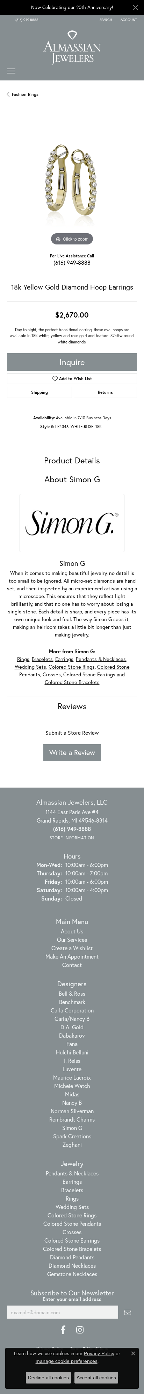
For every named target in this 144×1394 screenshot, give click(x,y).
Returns (105, 392)
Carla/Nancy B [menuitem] (72, 1018)
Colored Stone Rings (72, 666)
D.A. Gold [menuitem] (72, 1027)
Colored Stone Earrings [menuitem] (72, 1240)
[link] (26, 20)
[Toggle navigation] (11, 72)
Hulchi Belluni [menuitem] (72, 1052)
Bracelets (42, 659)
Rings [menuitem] (72, 1198)
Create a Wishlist (72, 948)
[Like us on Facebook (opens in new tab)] (63, 1330)
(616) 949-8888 (72, 262)
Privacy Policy (99, 1353)
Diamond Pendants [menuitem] (72, 1257)
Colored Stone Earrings (89, 674)
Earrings (64, 659)
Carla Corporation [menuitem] (72, 1010)
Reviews (72, 706)
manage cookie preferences (67, 1361)
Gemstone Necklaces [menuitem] (72, 1274)
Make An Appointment (72, 956)
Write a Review (72, 752)
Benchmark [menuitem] (72, 1001)
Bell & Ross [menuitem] (72, 993)
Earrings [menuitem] (72, 1181)
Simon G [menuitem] (72, 1127)
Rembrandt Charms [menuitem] (72, 1119)
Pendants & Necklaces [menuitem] (72, 1173)
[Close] (135, 7)
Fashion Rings (25, 94)
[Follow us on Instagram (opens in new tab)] (80, 1330)
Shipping (39, 392)
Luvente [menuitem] (72, 1069)
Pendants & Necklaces (101, 659)
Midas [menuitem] (72, 1094)
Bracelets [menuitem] (72, 1190)
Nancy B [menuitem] (72, 1102)
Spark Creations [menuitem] (72, 1136)
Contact (72, 964)
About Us (72, 931)
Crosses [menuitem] (72, 1232)
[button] (105, 20)
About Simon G (72, 479)
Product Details (72, 460)
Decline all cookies (48, 1377)
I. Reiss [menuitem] (72, 1060)
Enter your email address (72, 1299)
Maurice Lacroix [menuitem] (72, 1077)
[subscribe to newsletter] (127, 1312)
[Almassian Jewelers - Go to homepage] (72, 45)
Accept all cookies (96, 1377)
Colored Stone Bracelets (72, 682)
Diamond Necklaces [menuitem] (72, 1265)
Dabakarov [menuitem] (72, 1035)
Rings (23, 659)
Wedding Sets (30, 666)
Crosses (52, 674)
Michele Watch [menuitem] (72, 1085)
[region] (72, 182)
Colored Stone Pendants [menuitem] (72, 1223)
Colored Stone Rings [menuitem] (72, 1215)
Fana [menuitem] (72, 1043)
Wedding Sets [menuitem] (72, 1206)
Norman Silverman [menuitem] (72, 1111)
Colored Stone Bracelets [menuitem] (72, 1248)
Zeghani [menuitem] (72, 1144)
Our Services (72, 939)
